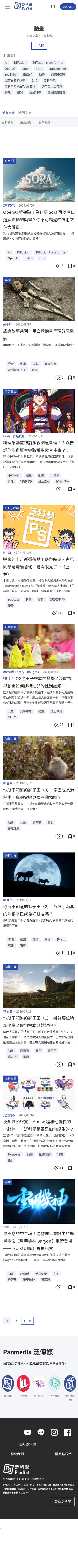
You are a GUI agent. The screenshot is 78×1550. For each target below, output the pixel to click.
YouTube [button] (11, 74)
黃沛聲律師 (62, 1488)
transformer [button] (57, 68)
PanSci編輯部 (10, 1488)
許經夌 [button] (12, 1279)
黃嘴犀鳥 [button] (14, 828)
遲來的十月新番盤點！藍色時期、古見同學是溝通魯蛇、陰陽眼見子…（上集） (38, 566)
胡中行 (7, 324)
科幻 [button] (56, 1274)
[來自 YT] (39, 179)
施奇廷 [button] (25, 1274)
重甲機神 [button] (29, 1279)
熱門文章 (25, 112)
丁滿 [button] (11, 939)
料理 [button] (11, 481)
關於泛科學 (27, 1444)
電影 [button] (50, 822)
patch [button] (25, 68)
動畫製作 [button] (45, 1154)
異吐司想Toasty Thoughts (21, 672)
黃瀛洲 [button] (45, 1279)
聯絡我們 (17, 1453)
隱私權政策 (63, 1453)
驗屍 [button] (35, 370)
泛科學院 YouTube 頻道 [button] (20, 86)
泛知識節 (9, 1115)
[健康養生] (39, 410)
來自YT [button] (28, 74)
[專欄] (39, 298)
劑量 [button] (29, 475)
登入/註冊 (68, 6)
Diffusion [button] (20, 62)
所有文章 (8, 112)
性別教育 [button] (56, 711)
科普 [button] (60, 1154)
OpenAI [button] (10, 68)
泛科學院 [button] (50, 80)
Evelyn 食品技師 (14, 436)
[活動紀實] (39, 1093)
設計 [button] (11, 1160)
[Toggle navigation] (7, 7)
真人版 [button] (12, 1057)
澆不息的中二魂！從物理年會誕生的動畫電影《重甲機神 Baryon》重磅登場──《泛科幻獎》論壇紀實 (38, 1240)
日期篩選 (44, 122)
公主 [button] (11, 711)
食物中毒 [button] (61, 481)
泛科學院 (9, 205)
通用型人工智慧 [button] (52, 86)
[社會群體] (39, 645)
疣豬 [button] (11, 945)
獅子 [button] (38, 1050)
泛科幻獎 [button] (41, 1274)
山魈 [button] (23, 822)
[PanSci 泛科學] (25, 6)
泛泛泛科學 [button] (57, 599)
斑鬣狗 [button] (25, 1050)
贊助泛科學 (62, 1501)
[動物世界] (39, 757)
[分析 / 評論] (39, 526)
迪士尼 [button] (12, 717)
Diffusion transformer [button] (48, 62)
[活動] (39, 1200)
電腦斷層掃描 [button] (56, 92)
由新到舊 (7, 122)
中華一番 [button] (14, 475)
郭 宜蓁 (7, 783)
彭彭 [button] (35, 939)
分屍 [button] (8, 92)
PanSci (7, 552)
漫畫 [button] (11, 605)
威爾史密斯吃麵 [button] (15, 80)
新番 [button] (41, 599)
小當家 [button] (55, 475)
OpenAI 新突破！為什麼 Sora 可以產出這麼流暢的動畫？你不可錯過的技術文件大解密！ (39, 219)
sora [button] (39, 68)
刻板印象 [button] (26, 711)
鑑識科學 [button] (35, 92)
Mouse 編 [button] (14, 1154)
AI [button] (6, 62)
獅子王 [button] (37, 822)
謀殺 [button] (20, 92)
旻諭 (6, 1227)
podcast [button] (14, 599)
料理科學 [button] (26, 481)
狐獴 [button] (48, 939)
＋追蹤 (39, 45)
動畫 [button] (42, 74)
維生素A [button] (44, 481)
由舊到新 (26, 122)
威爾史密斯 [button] (58, 74)
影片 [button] (35, 80)
